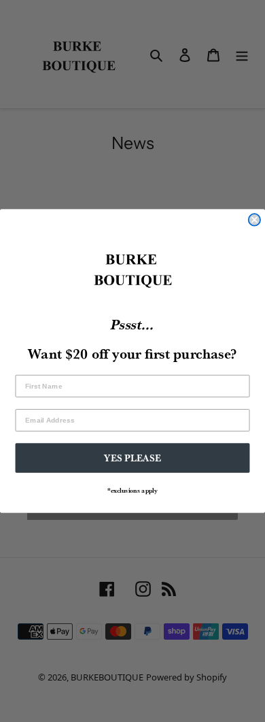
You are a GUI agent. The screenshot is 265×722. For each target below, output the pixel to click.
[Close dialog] (254, 219)
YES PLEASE (132, 457)
